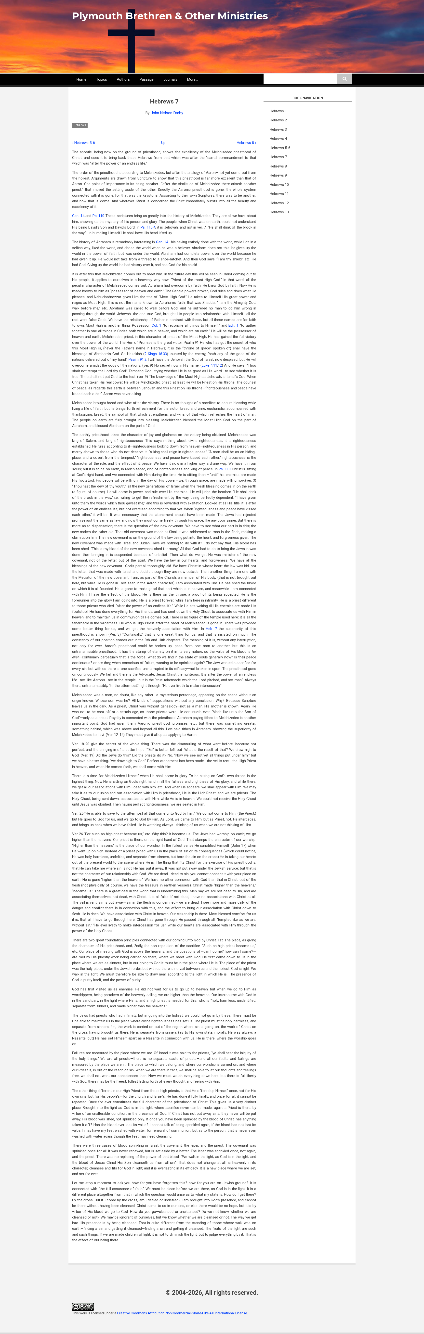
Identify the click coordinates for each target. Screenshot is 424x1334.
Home (81, 79)
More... (192, 79)
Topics (101, 79)
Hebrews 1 (278, 111)
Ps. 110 (99, 216)
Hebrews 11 (279, 194)
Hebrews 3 (278, 129)
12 (220, 365)
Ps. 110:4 (148, 227)
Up (163, 143)
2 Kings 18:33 (156, 354)
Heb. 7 (211, 629)
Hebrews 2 (278, 120)
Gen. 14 (78, 216)
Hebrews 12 (279, 203)
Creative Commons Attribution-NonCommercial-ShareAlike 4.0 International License (182, 1313)
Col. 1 (156, 325)
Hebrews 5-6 (83, 143)
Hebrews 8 (246, 143)
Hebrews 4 (278, 138)
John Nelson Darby (167, 113)
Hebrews (80, 125)
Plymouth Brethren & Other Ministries (170, 16)
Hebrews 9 (278, 175)
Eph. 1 (233, 325)
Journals (170, 79)
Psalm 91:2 (137, 359)
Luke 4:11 (209, 365)
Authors (123, 79)
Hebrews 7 (278, 157)
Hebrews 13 (279, 212)
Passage (147, 79)
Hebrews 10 (279, 184)
